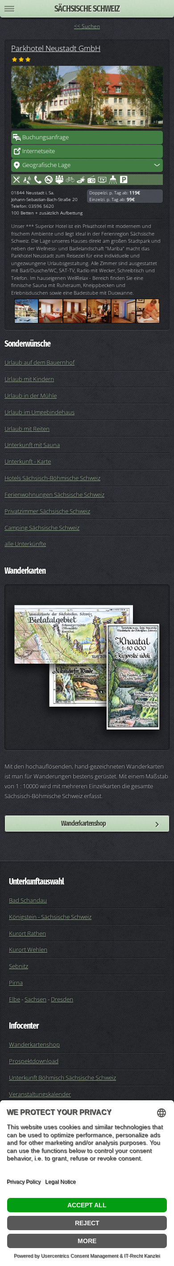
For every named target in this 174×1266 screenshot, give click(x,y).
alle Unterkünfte (25, 544)
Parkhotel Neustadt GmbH (55, 48)
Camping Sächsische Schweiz (41, 528)
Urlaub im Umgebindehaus (39, 412)
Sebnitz (18, 966)
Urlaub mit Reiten (27, 429)
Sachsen (35, 999)
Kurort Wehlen (28, 949)
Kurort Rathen (27, 933)
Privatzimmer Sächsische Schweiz (47, 511)
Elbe (14, 999)
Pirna (16, 982)
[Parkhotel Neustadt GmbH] (87, 97)
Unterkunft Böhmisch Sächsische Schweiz (62, 1077)
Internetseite (38, 151)
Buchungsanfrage (45, 137)
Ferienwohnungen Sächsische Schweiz (54, 494)
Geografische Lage (46, 165)
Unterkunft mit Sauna (32, 445)
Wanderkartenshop (83, 823)
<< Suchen (87, 26)
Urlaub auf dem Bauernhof (39, 362)
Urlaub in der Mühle (30, 395)
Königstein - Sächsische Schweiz (50, 917)
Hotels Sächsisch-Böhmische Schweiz (52, 478)
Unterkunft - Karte (27, 461)
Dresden (62, 999)
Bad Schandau (28, 900)
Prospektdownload (33, 1061)
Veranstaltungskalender (40, 1094)
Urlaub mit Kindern (29, 379)
